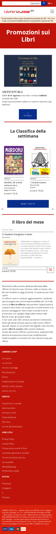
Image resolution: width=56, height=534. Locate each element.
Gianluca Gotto (7, 229)
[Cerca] (44, 3)
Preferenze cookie (10, 470)
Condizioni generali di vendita (15, 453)
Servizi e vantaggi (10, 367)
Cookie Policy (8, 443)
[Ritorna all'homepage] (19, 11)
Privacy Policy (8, 439)
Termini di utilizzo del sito (13, 457)
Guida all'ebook (9, 417)
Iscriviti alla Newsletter (12, 426)
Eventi (5, 377)
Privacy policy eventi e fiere (14, 448)
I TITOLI (28, 114)
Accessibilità (7, 462)
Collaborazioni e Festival (13, 381)
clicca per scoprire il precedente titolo (2, 209)
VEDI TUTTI (28, 203)
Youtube (6, 497)
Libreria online (8, 408)
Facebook (6, 483)
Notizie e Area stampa (12, 386)
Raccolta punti (8, 372)
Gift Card (6, 422)
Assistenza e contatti (11, 403)
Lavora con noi (8, 390)
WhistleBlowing (9, 466)
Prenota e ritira (9, 412)
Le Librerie (7, 363)
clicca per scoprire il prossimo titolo (52, 209)
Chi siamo (6, 358)
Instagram (6, 488)
